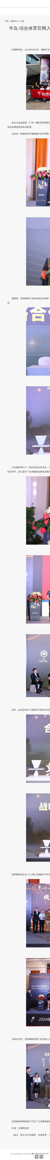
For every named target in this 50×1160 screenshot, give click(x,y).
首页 (7, 21)
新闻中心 (15, 21)
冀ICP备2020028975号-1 (40, 1154)
